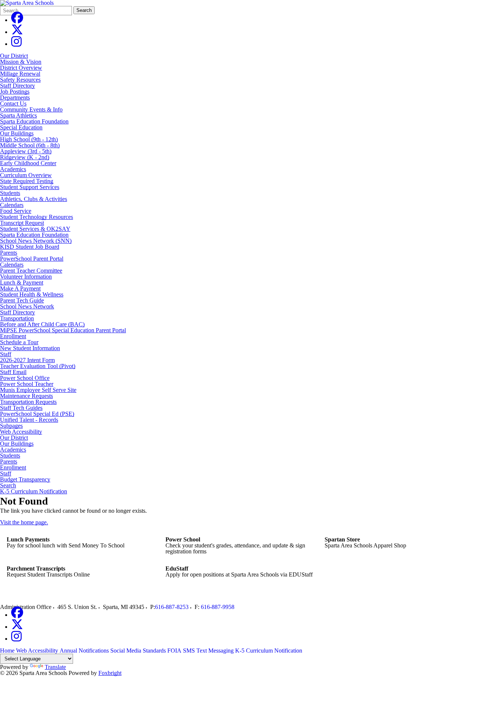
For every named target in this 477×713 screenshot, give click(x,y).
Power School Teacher (26, 384)
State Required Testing (26, 181)
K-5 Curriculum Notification (33, 491)
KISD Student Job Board (29, 247)
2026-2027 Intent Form (27, 360)
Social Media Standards (138, 650)
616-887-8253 (172, 607)
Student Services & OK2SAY (35, 229)
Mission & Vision (20, 62)
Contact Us (13, 103)
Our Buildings (17, 133)
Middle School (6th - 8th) (30, 145)
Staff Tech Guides (21, 408)
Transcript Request (22, 223)
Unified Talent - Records (29, 420)
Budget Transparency (25, 480)
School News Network (27, 306)
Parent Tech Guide (22, 300)
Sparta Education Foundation (34, 121)
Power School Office (25, 378)
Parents (8, 252)
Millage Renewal (20, 73)
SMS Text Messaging (208, 650)
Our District (14, 56)
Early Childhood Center (28, 163)
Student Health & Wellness (31, 294)
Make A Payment (20, 288)
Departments (15, 97)
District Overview (21, 68)
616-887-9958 (217, 607)
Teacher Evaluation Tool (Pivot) (37, 366)
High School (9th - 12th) (29, 139)
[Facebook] (17, 20)
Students (10, 193)
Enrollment (13, 336)
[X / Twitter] (17, 32)
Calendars (11, 205)
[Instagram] (16, 44)
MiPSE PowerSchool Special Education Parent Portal (63, 330)
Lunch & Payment (21, 282)
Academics (13, 169)
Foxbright (109, 673)
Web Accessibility (21, 432)
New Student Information (30, 348)
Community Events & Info (31, 109)
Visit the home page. (24, 522)
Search (84, 10)
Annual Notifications (84, 650)
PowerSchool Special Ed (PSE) (37, 414)
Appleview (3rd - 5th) (25, 151)
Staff (5, 354)
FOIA (174, 650)
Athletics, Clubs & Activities (33, 199)
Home (7, 650)
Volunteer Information (26, 276)
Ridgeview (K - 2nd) (24, 157)
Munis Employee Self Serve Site (38, 390)
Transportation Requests (28, 402)
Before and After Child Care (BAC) (42, 324)
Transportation (17, 318)
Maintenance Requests (26, 396)
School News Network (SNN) (36, 241)
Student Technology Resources (36, 217)
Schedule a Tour (19, 342)
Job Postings (14, 91)
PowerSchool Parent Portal (31, 258)
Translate (55, 667)
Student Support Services (29, 187)
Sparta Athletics (18, 115)
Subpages (11, 426)
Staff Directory (17, 85)
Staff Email (13, 372)
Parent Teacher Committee (31, 270)
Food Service (15, 211)
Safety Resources (20, 79)
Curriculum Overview (26, 175)
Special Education (21, 127)
